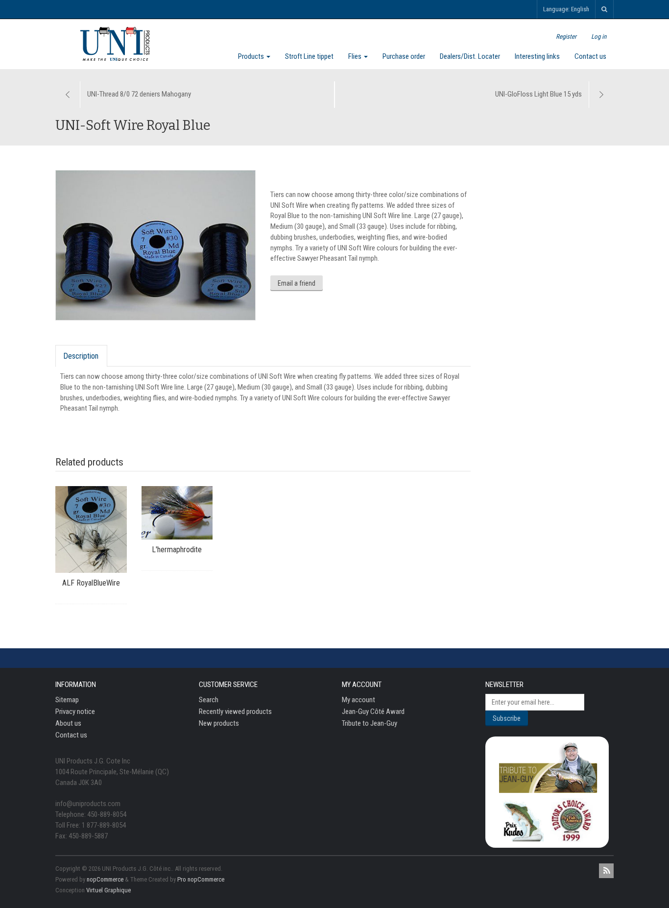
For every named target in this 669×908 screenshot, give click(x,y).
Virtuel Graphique (108, 890)
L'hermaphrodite (177, 549)
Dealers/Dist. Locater (470, 56)
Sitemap (67, 699)
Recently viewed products (235, 711)
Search (208, 699)
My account (358, 699)
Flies (355, 56)
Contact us (590, 56)
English (580, 9)
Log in (598, 36)
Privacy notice (75, 711)
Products (251, 56)
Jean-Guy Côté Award (373, 711)
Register (566, 36)
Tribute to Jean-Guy (369, 723)
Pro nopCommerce (200, 879)
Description (80, 356)
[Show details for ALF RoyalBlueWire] (91, 529)
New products (219, 723)
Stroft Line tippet (309, 56)
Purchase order (403, 56)
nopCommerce (105, 879)
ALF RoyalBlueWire (91, 583)
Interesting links (537, 56)
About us (68, 723)
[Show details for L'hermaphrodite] (177, 513)
